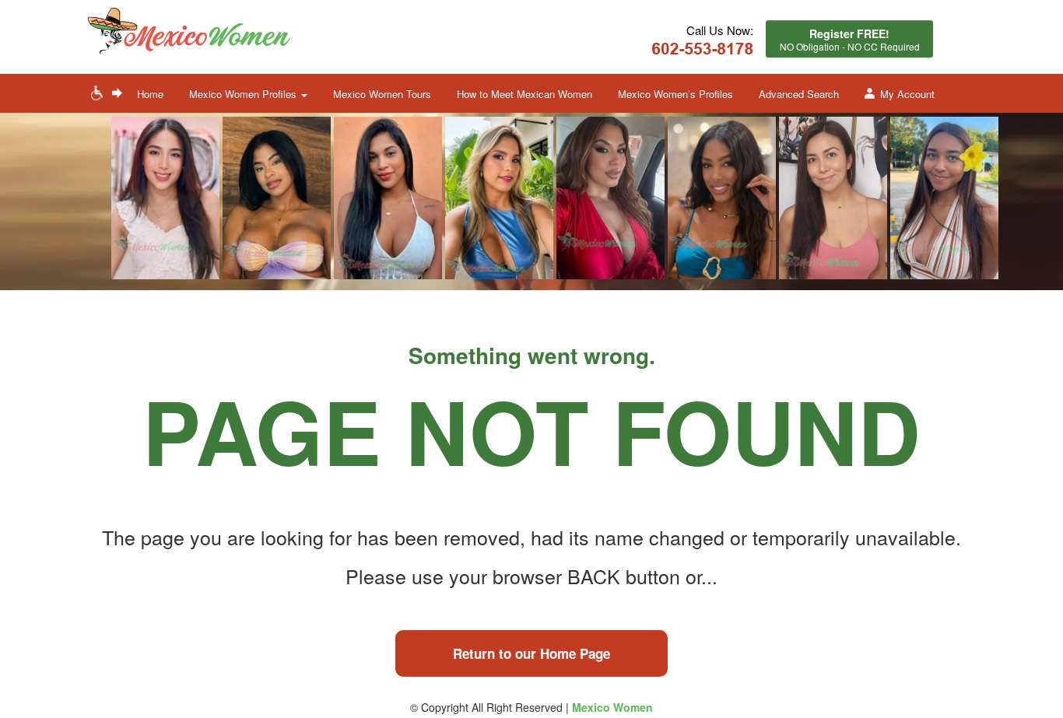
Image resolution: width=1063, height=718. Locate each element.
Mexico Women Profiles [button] (244, 93)
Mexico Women (612, 707)
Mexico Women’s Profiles (675, 93)
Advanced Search (799, 93)
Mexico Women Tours (382, 93)
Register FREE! (850, 39)
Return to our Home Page (531, 653)
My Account (907, 93)
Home (150, 93)
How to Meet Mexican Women (524, 93)
